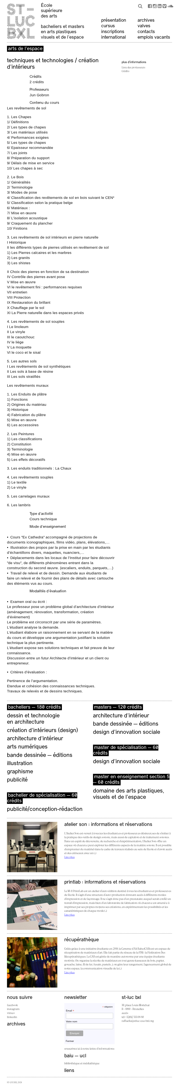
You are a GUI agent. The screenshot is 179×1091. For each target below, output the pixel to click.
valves (144, 26)
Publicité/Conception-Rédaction (45, 809)
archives (146, 20)
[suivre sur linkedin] (160, 6)
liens (69, 1070)
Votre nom (71, 1021)
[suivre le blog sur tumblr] (155, 6)
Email (70, 1010)
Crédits (125, 71)
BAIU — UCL (75, 1056)
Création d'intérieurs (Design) (42, 730)
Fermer (70, 1041)
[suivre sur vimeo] (164, 6)
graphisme (20, 772)
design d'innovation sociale (126, 732)
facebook (12, 1005)
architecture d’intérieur (35, 739)
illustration (20, 763)
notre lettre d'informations (98, 1048)
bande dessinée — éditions (39, 755)
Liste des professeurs (133, 67)
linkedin (12, 1016)
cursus (108, 26)
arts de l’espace (25, 48)
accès (125, 1012)
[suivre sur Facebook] (150, 6)
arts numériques (27, 747)
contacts (146, 32)
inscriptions (112, 32)
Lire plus (69, 857)
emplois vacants (154, 37)
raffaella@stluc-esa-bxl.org (138, 1020)
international (113, 37)
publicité (17, 780)
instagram (13, 1008)
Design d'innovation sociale (126, 762)
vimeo (11, 1012)
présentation (113, 20)
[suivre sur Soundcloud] (170, 6)
